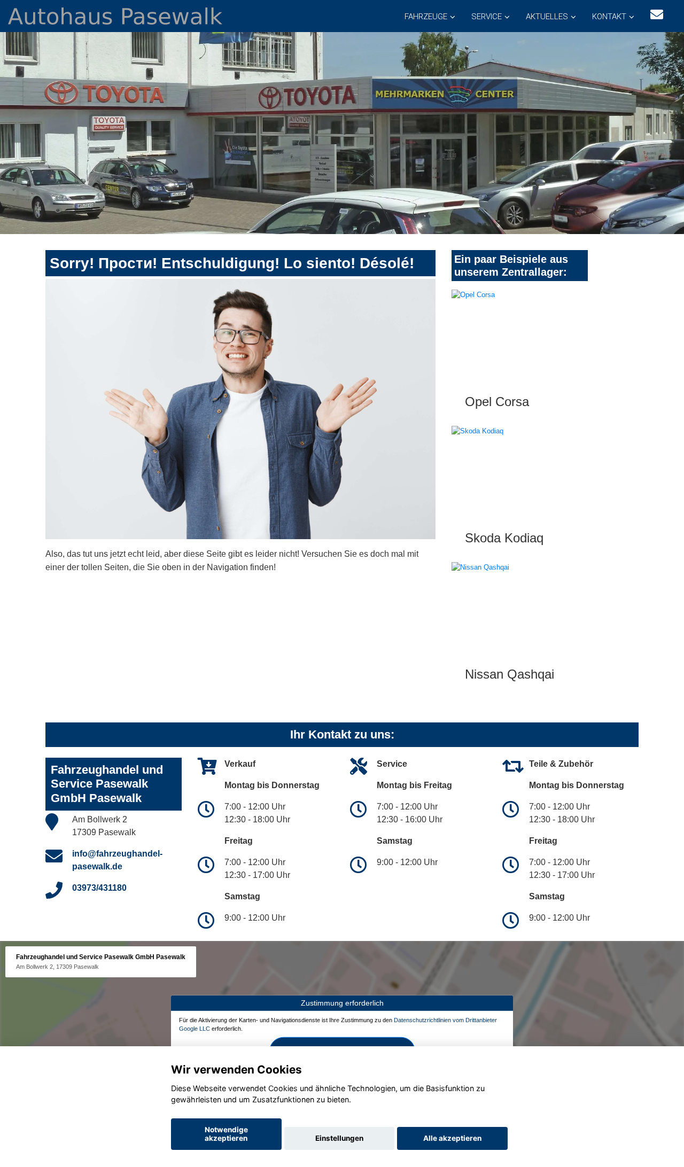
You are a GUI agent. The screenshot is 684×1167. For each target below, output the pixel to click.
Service (486, 16)
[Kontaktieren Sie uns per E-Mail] (656, 14)
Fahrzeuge (426, 16)
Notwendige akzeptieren (226, 1133)
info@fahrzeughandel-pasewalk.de (117, 860)
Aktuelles (547, 16)
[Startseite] (115, 15)
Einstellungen (339, 1138)
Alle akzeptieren (452, 1138)
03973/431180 (99, 887)
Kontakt (609, 16)
